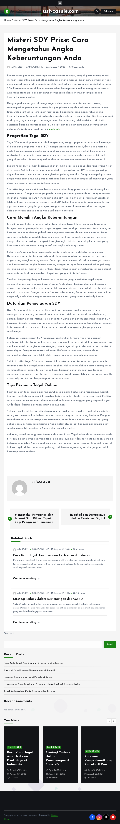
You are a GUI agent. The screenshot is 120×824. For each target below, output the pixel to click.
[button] (109, 720)
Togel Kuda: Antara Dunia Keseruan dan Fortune (29, 691)
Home (7, 20)
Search (9, 633)
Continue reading (25, 578)
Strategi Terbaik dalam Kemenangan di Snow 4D (29, 670)
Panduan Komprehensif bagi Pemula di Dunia (28, 677)
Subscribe (108, 11)
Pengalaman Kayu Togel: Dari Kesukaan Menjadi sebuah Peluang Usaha (42, 684)
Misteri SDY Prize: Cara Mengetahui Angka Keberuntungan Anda (50, 20)
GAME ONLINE (34, 67)
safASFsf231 (17, 67)
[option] (55, 754)
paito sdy (54, 129)
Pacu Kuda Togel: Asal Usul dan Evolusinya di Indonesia (33, 663)
